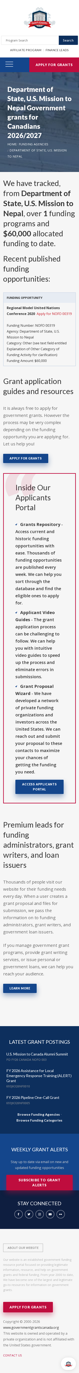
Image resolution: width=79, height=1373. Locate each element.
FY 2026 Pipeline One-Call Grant (32, 1097)
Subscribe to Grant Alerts (39, 1182)
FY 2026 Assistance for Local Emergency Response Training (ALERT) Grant (39, 1075)
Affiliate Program (25, 50)
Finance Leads (57, 50)
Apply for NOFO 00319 (54, 313)
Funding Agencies (33, 144)
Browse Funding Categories (39, 1120)
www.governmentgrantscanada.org (31, 1327)
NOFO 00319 (45, 325)
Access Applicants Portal (39, 786)
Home (11, 144)
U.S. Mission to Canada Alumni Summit (37, 1054)
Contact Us (12, 1355)
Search (68, 40)
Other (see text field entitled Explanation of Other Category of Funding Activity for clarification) (37, 349)
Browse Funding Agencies (38, 1114)
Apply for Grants (54, 65)
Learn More (19, 988)
